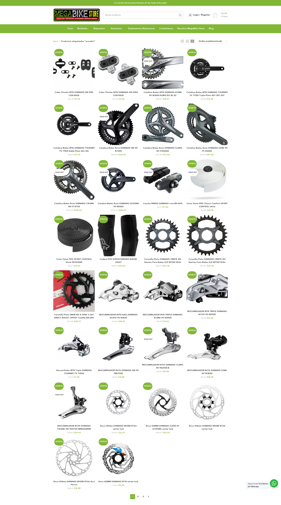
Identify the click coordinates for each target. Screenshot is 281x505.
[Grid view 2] (182, 41)
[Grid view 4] (192, 41)
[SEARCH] (180, 15)
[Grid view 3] (187, 41)
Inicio (56, 41)
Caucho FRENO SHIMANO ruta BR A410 (162, 203)
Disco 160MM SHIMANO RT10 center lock (118, 482)
